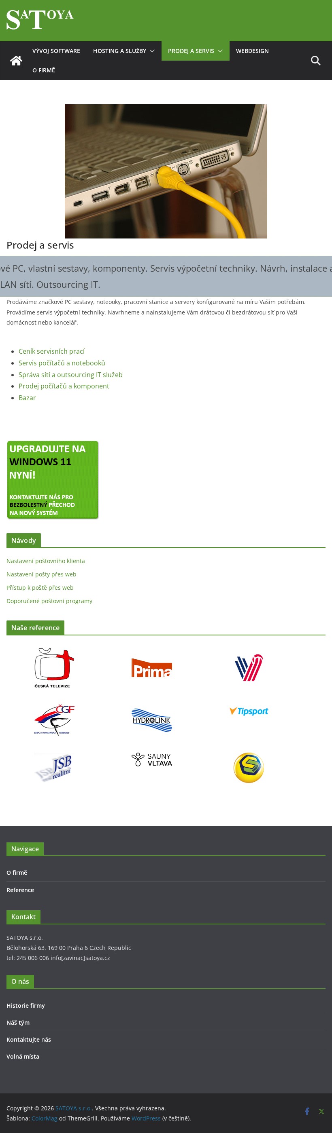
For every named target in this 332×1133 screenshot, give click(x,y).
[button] (150, 51)
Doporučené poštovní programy (49, 601)
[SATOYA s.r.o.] (16, 60)
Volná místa (22, 1056)
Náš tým (18, 1022)
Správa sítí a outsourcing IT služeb (71, 374)
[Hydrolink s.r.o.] (152, 705)
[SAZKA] (249, 758)
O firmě (43, 70)
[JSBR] (54, 758)
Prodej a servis (191, 51)
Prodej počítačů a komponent (64, 386)
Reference (20, 890)
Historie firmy (25, 1005)
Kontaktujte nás (28, 1039)
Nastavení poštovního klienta (45, 561)
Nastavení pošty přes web (41, 574)
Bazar (27, 397)
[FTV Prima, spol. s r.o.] (152, 652)
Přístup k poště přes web (40, 587)
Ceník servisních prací (52, 351)
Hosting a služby (119, 51)
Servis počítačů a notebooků (62, 363)
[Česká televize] (54, 652)
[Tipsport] (249, 705)
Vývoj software (56, 51)
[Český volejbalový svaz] (249, 652)
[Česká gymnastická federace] (54, 705)
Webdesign (252, 51)
